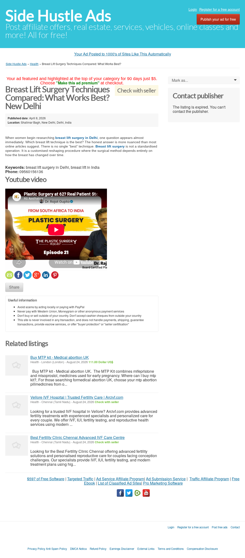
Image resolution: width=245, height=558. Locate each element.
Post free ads (220, 527)
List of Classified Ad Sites (119, 483)
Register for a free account (219, 9)
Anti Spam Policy (56, 549)
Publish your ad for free (218, 19)
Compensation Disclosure (202, 549)
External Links (146, 549)
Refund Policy (98, 549)
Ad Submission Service (166, 478)
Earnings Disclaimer (122, 549)
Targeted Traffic (80, 478)
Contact (235, 527)
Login (193, 9)
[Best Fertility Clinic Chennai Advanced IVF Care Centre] (16, 445)
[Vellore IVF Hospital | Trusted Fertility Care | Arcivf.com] (16, 405)
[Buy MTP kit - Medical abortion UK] (16, 365)
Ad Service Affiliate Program (120, 478)
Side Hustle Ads (58, 15)
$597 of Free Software (45, 478)
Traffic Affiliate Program (209, 478)
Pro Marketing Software (163, 483)
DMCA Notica (78, 549)
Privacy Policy (36, 549)
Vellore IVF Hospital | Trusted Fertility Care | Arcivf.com (76, 397)
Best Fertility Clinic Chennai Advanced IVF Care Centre (77, 437)
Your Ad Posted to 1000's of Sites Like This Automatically (122, 54)
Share (14, 287)
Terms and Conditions (171, 549)
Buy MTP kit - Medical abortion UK (59, 357)
